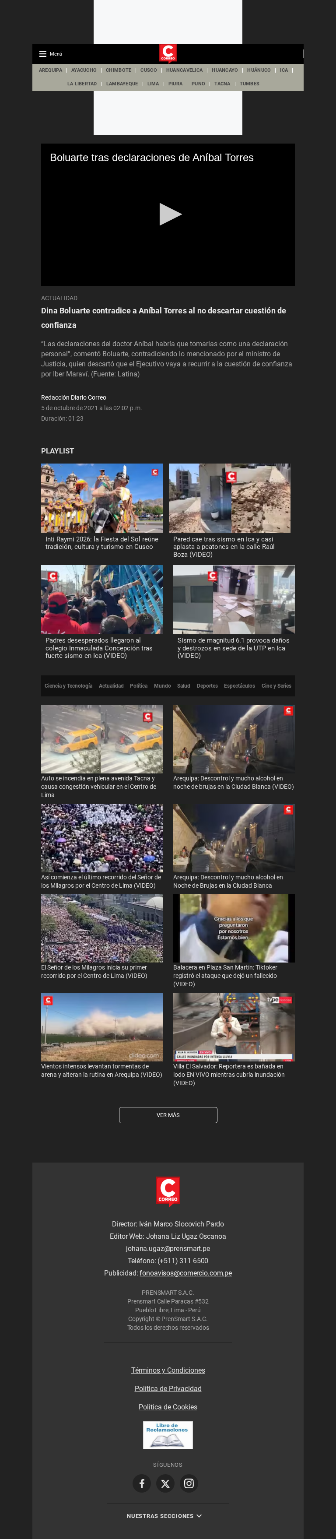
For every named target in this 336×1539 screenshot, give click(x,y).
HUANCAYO (225, 70)
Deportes (207, 686)
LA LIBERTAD (82, 84)
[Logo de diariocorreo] (168, 54)
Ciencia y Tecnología (68, 686)
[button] (168, 214)
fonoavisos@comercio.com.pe (186, 1273)
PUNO (198, 84)
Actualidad (59, 298)
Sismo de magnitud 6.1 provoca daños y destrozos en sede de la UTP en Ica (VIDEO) (234, 648)
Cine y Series (276, 686)
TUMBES (250, 84)
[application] (168, 215)
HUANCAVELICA (184, 70)
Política (138, 686)
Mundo (162, 686)
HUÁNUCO (259, 70)
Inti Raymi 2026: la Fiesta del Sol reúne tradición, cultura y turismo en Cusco (102, 543)
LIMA (153, 84)
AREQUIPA (50, 70)
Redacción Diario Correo (73, 397)
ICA (284, 70)
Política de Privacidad (168, 1388)
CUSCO (148, 70)
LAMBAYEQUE (122, 84)
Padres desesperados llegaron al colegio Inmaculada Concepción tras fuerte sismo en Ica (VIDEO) (99, 648)
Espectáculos (239, 686)
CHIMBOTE (118, 70)
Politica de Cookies (168, 1407)
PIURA (175, 84)
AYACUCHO (84, 70)
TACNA (222, 84)
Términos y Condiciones (168, 1370)
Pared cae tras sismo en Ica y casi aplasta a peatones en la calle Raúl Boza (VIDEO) (224, 547)
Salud (183, 686)
